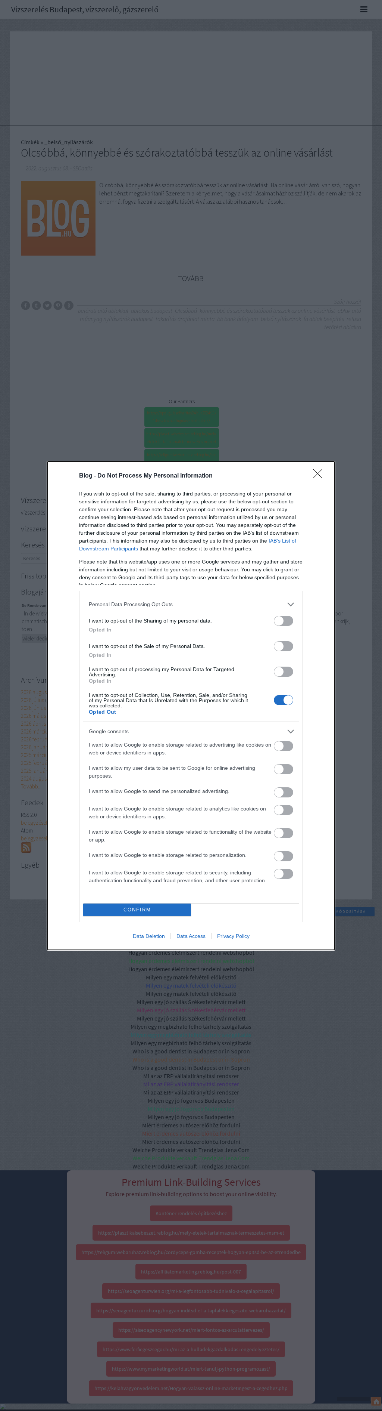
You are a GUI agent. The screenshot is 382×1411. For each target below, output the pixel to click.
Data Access (191, 936)
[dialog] (191, 705)
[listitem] (191, 604)
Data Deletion (149, 936)
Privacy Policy (233, 936)
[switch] (283, 621)
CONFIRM (137, 910)
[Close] (320, 476)
